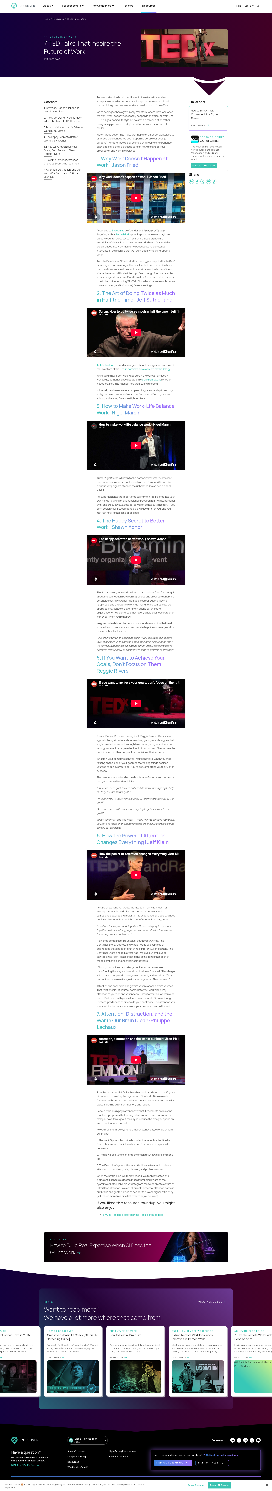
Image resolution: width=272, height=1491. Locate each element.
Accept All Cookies (219, 1485)
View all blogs (210, 1301)
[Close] (267, 1485)
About (47, 5)
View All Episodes (203, 165)
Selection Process (118, 1456)
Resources (149, 5)
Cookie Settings (195, 1485)
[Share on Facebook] (197, 181)
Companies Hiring (77, 1456)
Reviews (128, 5)
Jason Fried (122, 234)
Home (47, 18)
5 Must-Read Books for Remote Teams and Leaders (133, 1214)
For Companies (102, 5)
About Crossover (76, 1451)
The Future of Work (60, 36)
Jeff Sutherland (105, 365)
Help (238, 5)
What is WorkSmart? (78, 1467)
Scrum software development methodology (145, 369)
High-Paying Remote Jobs (122, 1451)
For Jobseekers (71, 5)
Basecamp (118, 230)
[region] (136, 1485)
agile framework (151, 379)
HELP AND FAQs (23, 1465)
